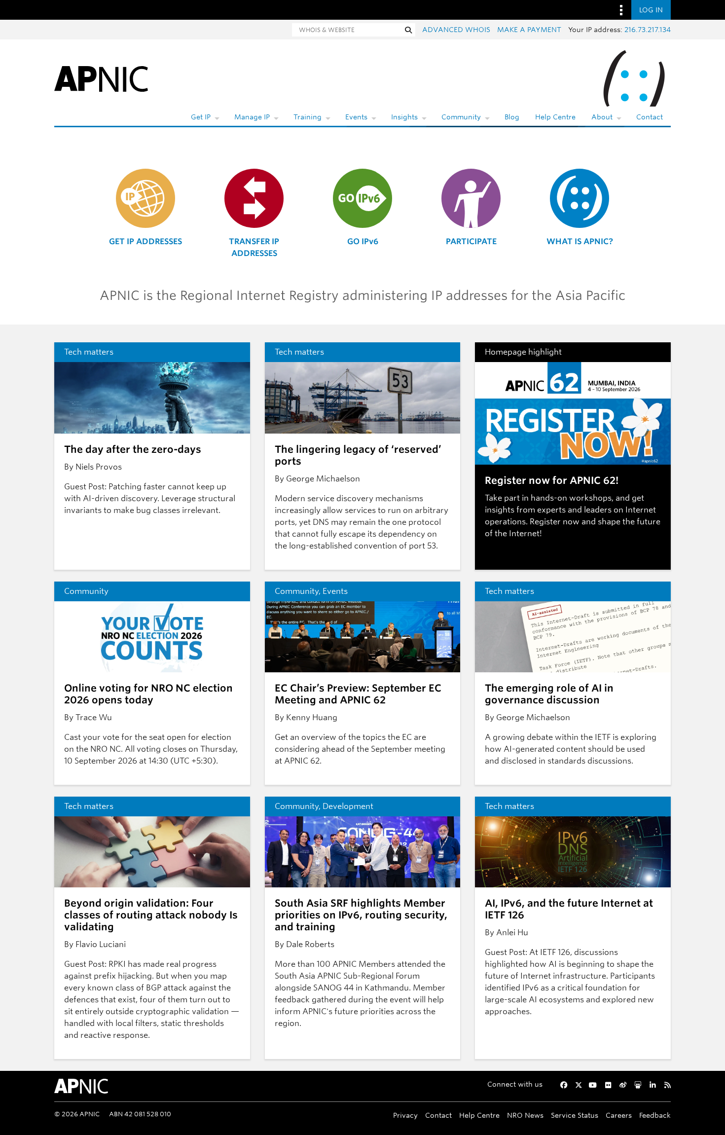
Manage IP (252, 117)
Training (307, 117)
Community (461, 117)
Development (348, 806)
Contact (649, 117)
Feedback (655, 1115)
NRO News (525, 1115)
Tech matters (88, 352)
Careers (619, 1115)
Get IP (201, 117)
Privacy (405, 1115)
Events (356, 117)
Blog (512, 117)
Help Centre (555, 117)
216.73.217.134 (647, 30)
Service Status (574, 1115)
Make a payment (529, 30)
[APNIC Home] (101, 78)
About (602, 117)
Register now (555, 521)
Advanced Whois (456, 30)
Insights (404, 117)
